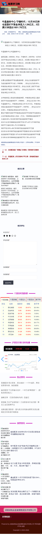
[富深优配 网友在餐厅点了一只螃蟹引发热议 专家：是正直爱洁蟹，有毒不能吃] (6, 492)
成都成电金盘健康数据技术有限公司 (20, 509)
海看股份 (11, 328)
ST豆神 (11, 334)
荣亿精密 (11, 307)
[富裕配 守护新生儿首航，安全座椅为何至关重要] (31, 179)
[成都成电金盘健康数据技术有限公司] (11, 3)
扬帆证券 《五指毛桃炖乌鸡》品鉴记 (15, 397)
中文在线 (11, 316)
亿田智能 (11, 319)
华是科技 (11, 322)
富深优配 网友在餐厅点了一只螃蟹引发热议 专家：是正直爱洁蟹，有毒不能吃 (25, 492)
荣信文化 (11, 331)
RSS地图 (38, 524)
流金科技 (11, 310)
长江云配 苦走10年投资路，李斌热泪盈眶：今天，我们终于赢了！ (25, 464)
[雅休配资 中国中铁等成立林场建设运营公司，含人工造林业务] (10, 203)
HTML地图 (21, 526)
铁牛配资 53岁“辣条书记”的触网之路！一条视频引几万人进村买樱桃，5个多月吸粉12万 (26, 448)
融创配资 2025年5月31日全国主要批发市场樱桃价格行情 (25, 432)
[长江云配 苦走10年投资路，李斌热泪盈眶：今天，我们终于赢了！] (6, 464)
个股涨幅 (4, 299)
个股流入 (22, 299)
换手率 (38, 299)
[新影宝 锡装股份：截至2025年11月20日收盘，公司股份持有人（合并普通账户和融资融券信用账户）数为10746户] (10, 181)
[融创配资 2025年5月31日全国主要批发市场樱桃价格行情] (6, 433)
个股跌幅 (13, 299)
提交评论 (8, 283)
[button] (2, 359)
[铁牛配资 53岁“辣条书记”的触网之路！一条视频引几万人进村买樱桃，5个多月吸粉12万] (6, 448)
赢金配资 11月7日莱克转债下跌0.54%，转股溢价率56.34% (26, 478)
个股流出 (30, 299)
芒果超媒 (11, 325)
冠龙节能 (11, 313)
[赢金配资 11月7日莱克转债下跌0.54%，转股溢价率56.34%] (6, 478)
